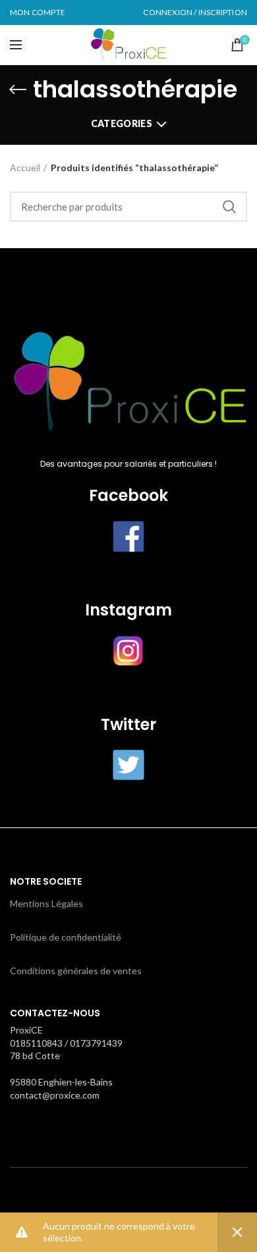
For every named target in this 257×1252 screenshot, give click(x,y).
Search (229, 207)
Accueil (25, 167)
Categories (121, 123)
